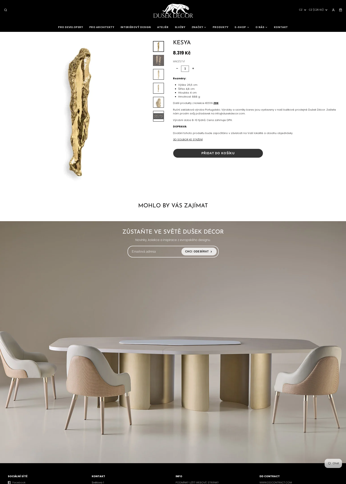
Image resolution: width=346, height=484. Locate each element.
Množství (179, 61)
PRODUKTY (220, 27)
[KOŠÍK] (340, 10)
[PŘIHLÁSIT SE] (333, 10)
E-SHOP (240, 27)
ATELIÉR (162, 27)
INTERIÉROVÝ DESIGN (136, 27)
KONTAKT (281, 27)
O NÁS (259, 27)
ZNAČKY (197, 27)
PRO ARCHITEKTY (101, 27)
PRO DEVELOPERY (70, 27)
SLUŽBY (180, 27)
